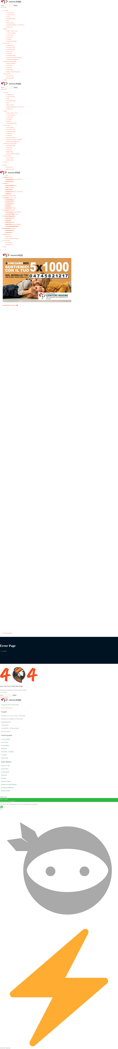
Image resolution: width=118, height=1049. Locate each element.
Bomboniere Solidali (5, 790)
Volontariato (3, 778)
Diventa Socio (4, 775)
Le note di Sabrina (5, 745)
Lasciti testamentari (5, 772)
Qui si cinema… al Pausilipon (7, 751)
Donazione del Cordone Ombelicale (9, 784)
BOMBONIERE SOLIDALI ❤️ (10, 305)
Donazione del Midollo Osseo (7, 787)
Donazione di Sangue (5, 781)
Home (1, 651)
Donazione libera (4, 768)
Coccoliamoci (4, 754)
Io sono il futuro (4, 742)
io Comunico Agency (44, 793)
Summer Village (4, 758)
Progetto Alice (4, 748)
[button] (59, 7)
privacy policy (20, 804)
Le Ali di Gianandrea (5, 739)
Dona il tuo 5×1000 (5, 765)
